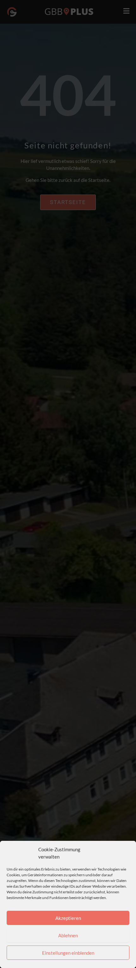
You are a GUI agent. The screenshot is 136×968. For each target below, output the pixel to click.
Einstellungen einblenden (68, 953)
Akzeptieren (68, 918)
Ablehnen (68, 935)
